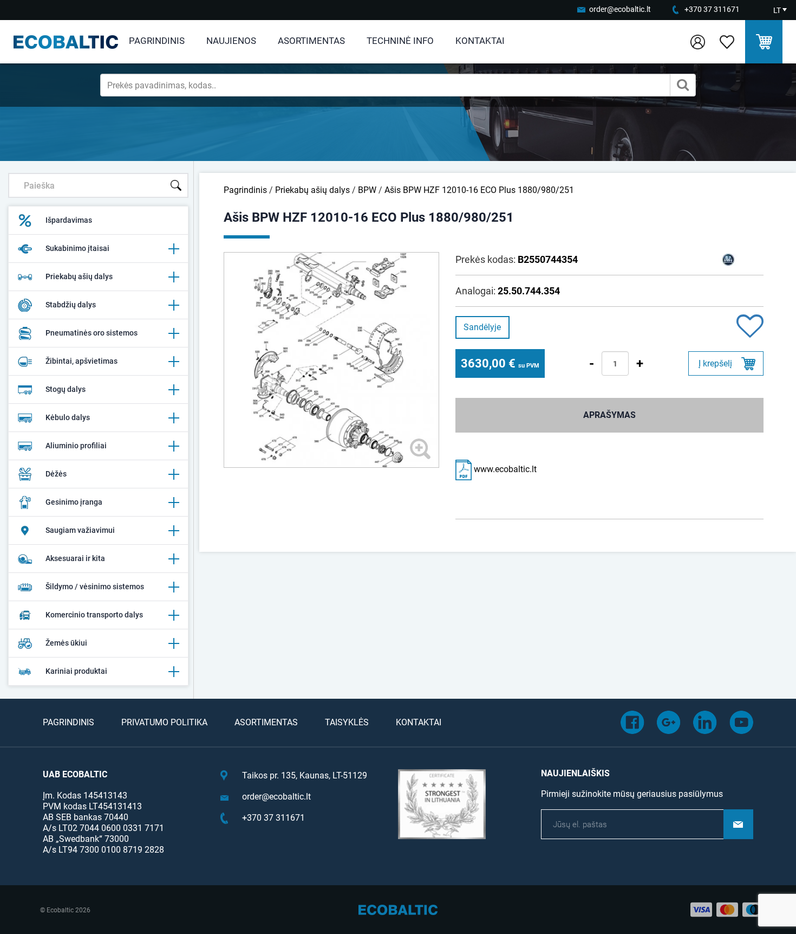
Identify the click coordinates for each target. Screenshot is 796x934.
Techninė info (400, 40)
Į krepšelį (715, 363)
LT (777, 10)
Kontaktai (480, 40)
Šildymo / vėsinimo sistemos (94, 586)
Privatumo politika (164, 722)
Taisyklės (347, 722)
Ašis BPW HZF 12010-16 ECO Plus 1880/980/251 (479, 190)
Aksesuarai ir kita (75, 558)
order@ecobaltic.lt (620, 9)
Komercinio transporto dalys (94, 614)
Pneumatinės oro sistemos (91, 332)
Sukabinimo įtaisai (77, 248)
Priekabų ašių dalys (79, 276)
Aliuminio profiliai (76, 445)
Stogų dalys (65, 389)
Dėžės (56, 473)
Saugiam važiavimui (80, 530)
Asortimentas (311, 40)
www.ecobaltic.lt (504, 469)
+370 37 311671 (712, 9)
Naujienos (231, 40)
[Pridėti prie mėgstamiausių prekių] (750, 327)
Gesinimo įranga (73, 502)
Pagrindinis (157, 40)
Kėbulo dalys (67, 417)
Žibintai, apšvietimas (81, 361)
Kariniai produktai (76, 671)
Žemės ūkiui (66, 643)
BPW (367, 190)
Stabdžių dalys (70, 304)
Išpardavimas (68, 220)
